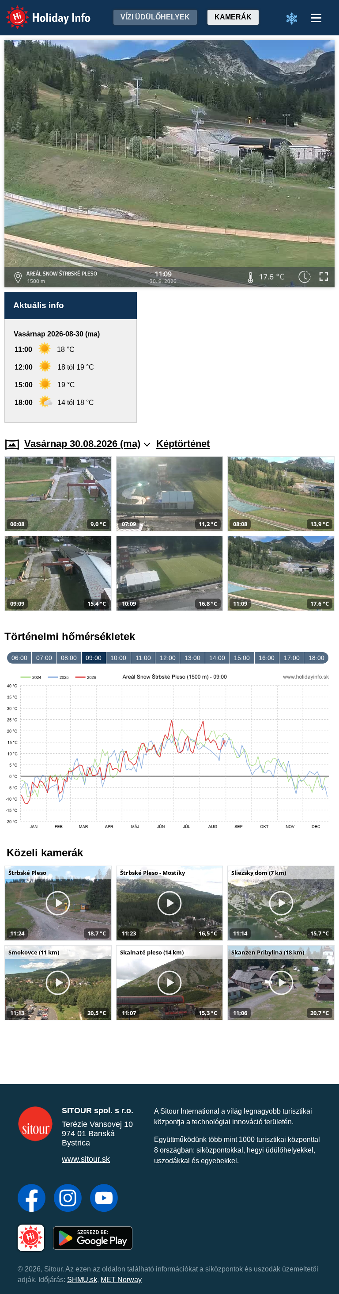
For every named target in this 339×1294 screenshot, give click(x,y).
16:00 (267, 657)
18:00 (316, 657)
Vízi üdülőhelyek (155, 17)
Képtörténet (183, 443)
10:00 (118, 657)
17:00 (292, 657)
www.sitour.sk (86, 1159)
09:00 (94, 657)
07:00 (44, 657)
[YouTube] (104, 1199)
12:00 (168, 657)
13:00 (192, 657)
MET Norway (121, 1279)
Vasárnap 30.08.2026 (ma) (82, 443)
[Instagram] (68, 1199)
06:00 (19, 657)
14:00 (217, 657)
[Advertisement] (240, 357)
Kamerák (233, 17)
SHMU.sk (82, 1279)
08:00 (69, 657)
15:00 (242, 657)
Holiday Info (39, 11)
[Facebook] (31, 1199)
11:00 (143, 657)
